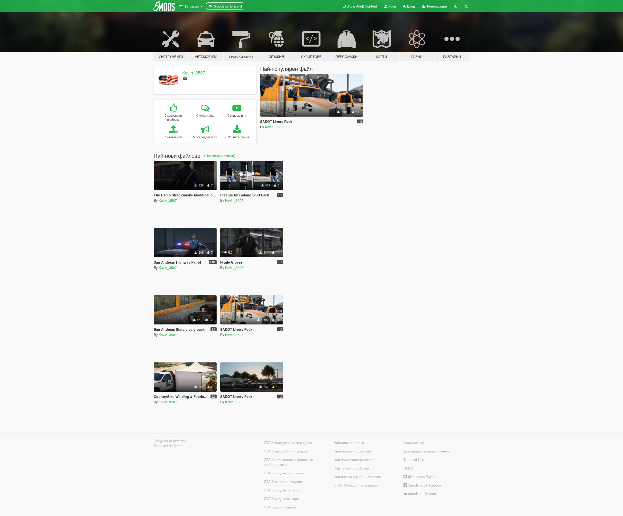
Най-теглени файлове (351, 468)
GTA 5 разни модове (280, 507)
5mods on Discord (421, 493)
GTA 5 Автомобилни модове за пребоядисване (288, 462)
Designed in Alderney (170, 440)
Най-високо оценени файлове (358, 476)
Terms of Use (413, 459)
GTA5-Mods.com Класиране (356, 485)
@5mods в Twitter (421, 476)
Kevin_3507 (193, 72)
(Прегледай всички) (219, 155)
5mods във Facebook (424, 485)
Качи (391, 6)
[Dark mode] (456, 6)
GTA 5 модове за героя (282, 490)
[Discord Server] (185, 78)
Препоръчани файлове (352, 451)
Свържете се (413, 442)
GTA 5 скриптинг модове (283, 481)
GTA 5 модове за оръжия (284, 472)
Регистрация (436, 6)
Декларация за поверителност (427, 451)
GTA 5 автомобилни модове (286, 451)
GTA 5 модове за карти (282, 498)
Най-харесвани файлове (353, 459)
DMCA (408, 468)
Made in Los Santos (169, 445)
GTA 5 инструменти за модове (288, 442)
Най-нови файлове (349, 442)
